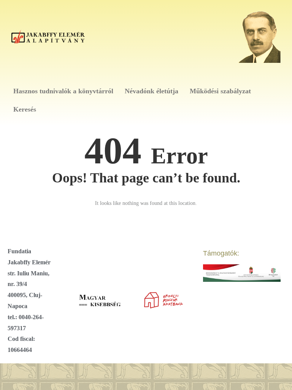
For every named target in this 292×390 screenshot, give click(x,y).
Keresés (24, 109)
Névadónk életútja (151, 91)
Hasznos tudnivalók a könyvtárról (63, 91)
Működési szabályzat (220, 91)
